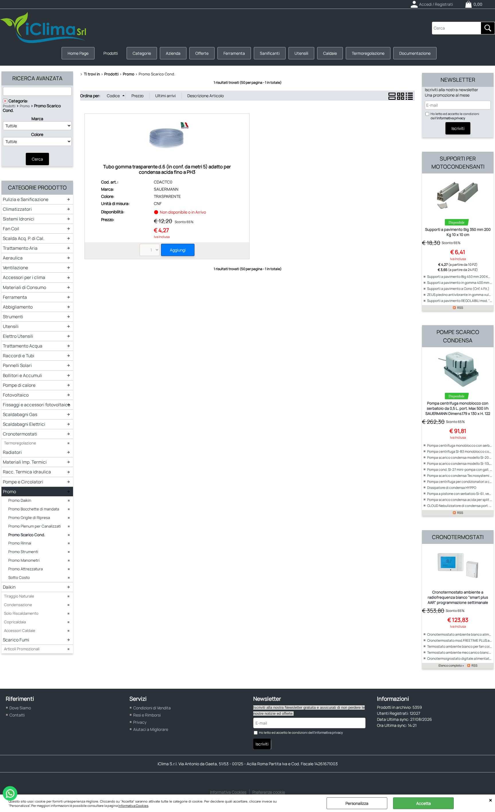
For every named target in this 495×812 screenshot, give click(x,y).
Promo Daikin (19, 500)
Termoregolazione (368, 53)
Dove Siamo (20, 707)
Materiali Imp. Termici (25, 462)
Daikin (9, 587)
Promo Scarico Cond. (26, 534)
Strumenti (13, 317)
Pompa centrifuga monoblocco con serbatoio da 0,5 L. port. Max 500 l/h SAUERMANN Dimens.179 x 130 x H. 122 (457, 408)
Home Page (78, 53)
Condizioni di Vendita (152, 707)
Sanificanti (270, 53)
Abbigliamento (18, 307)
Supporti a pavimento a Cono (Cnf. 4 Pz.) (458, 288)
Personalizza (356, 803)
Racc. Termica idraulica (27, 472)
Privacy (139, 722)
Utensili (301, 53)
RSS (460, 308)
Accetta (423, 803)
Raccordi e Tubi (18, 356)
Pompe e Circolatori (23, 482)
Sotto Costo (19, 577)
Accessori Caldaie (19, 630)
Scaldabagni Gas (20, 414)
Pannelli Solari (17, 365)
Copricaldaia (15, 621)
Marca (37, 118)
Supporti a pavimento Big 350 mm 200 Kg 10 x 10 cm (458, 232)
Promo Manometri (24, 560)
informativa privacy (451, 118)
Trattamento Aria (20, 248)
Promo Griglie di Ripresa (29, 517)
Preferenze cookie (268, 792)
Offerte (202, 53)
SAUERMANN (166, 189)
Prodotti (110, 53)
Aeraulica (13, 258)
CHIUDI (490, 800)
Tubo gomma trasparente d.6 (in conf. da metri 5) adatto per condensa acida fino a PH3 (167, 169)
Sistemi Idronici (18, 219)
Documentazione (415, 53)
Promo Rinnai (19, 543)
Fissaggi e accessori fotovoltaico (36, 405)
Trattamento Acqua (22, 346)
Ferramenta (234, 53)
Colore (37, 134)
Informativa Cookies (133, 805)
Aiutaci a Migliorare (150, 729)
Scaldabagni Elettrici (24, 424)
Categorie (142, 53)
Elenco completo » (451, 665)
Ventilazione (15, 268)
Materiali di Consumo (24, 287)
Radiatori (12, 452)
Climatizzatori (17, 209)
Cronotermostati (20, 434)
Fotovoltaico (16, 395)
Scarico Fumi (16, 640)
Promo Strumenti (23, 551)
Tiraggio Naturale (19, 596)
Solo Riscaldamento (21, 613)
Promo (25, 106)
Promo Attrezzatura (25, 568)
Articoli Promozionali (22, 648)
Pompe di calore (19, 385)
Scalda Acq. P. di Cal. (23, 238)
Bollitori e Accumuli (22, 375)
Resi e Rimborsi (147, 715)
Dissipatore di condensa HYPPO (451, 487)
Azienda (173, 53)
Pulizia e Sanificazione (25, 199)
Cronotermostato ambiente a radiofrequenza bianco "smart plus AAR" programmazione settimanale (458, 597)
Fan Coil (11, 229)
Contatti (17, 715)
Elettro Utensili (18, 336)
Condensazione (18, 604)
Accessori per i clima (24, 277)
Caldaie (330, 53)
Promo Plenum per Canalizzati (34, 526)
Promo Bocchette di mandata (33, 509)
